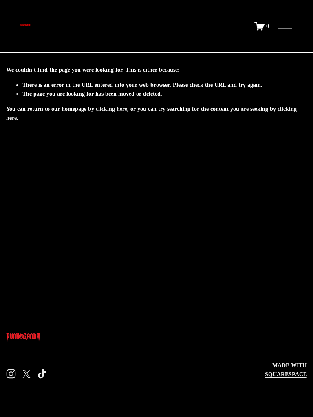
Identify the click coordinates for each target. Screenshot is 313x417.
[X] (26, 374)
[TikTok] (42, 374)
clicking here (111, 108)
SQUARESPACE (286, 374)
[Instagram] (11, 374)
